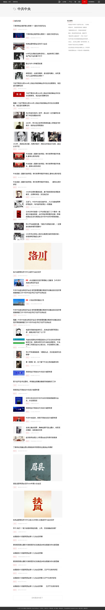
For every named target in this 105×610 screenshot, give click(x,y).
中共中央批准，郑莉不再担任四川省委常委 (41, 418)
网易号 (14, 29)
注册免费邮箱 (91, 1)
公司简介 (42, 608)
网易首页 (5, 1)
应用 (9, 1)
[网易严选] (70, 2)
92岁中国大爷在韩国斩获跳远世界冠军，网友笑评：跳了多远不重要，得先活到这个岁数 (80, 39)
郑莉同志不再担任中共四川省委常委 (39, 372)
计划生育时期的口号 (36, 300)
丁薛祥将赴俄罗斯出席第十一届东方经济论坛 (29, 26)
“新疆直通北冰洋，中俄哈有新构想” (77, 30)
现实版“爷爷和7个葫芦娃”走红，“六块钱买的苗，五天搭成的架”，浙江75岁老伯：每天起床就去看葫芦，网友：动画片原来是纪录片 (80, 24)
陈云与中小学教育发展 (34, 63)
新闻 (28, 47)
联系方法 (46, 608)
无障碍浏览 (15, 1)
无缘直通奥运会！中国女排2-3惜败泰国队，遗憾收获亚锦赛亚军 (80, 50)
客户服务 (56, 608)
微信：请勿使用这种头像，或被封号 (77, 33)
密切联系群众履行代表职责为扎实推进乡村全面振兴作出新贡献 (36, 545)
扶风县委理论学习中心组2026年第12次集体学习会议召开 (33, 520)
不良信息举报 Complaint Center (71, 608)
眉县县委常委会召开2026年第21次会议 (27, 483)
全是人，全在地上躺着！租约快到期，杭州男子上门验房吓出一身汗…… (80, 41)
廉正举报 (81, 608)
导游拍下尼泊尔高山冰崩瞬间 (75, 44)
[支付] (75, 2)
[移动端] (59, 2)
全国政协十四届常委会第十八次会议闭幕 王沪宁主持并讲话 (34, 578)
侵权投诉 (86, 608)
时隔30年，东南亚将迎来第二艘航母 (77, 27)
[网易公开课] (65, 2)
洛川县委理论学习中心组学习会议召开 (27, 272)
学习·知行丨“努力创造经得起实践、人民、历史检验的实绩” (34, 528)
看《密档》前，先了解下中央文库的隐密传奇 (42, 362)
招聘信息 (51, 608)
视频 (28, 285)
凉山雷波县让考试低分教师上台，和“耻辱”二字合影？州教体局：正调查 (80, 47)
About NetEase (35, 608)
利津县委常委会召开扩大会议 (36, 44)
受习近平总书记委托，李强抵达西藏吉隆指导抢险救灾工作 (34, 381)
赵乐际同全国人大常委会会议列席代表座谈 (41, 437)
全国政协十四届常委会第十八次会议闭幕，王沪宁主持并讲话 (35, 570)
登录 (85, 1)
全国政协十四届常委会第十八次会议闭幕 (28, 536)
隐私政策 (61, 608)
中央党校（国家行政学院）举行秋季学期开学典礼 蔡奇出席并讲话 (37, 174)
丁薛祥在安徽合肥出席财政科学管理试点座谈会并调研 (32, 447)
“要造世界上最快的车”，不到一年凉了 (78, 36)
